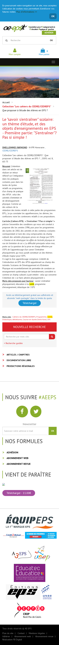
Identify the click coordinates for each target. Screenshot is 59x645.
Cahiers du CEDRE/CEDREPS (24, 317)
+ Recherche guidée (13, 343)
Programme (41, 317)
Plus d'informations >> (26, 11)
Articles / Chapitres (18, 354)
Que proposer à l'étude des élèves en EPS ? (25, 110)
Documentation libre (19, 360)
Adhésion (12, 452)
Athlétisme (17, 319)
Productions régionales (21, 366)
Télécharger (29, 303)
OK (53, 16)
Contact (21, 633)
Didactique (7, 319)
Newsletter (29, 424)
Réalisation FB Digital (12, 639)
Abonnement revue (19, 463)
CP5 (49, 319)
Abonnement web (17, 458)
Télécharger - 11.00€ (18, 493)
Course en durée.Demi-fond (34, 319)
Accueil (6, 102)
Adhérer (49, 32)
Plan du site (7, 633)
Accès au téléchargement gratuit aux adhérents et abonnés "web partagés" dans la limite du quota (29, 297)
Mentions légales (37, 633)
